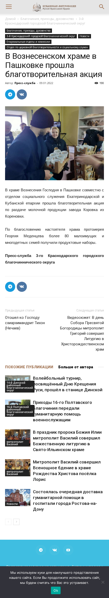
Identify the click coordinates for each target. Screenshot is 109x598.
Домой (10, 19)
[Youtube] (68, 550)
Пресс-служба (24, 83)
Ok (55, 590)
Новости (84, 36)
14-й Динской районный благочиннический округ (20, 386)
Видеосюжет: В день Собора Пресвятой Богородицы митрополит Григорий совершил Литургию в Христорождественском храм (82, 333)
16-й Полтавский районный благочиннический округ (20, 410)
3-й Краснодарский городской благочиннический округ (45, 21)
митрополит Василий (15, 443)
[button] (102, 7)
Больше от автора (75, 367)
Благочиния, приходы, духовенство (47, 19)
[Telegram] (41, 550)
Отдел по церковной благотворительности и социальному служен (47, 47)
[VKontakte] (54, 550)
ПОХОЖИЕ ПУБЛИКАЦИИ (29, 367)
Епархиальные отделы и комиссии (28, 41)
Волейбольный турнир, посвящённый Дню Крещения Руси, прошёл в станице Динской (67, 384)
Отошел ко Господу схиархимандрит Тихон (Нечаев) (25, 322)
